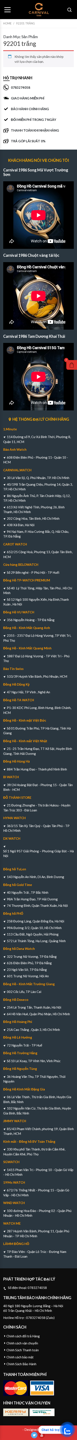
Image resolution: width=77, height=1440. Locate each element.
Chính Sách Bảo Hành (21, 1364)
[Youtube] (41, 1435)
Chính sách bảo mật (20, 1357)
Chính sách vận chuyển (22, 1343)
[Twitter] (34, 1435)
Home (7, 23)
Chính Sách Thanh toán (22, 1350)
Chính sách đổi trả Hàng (23, 1336)
